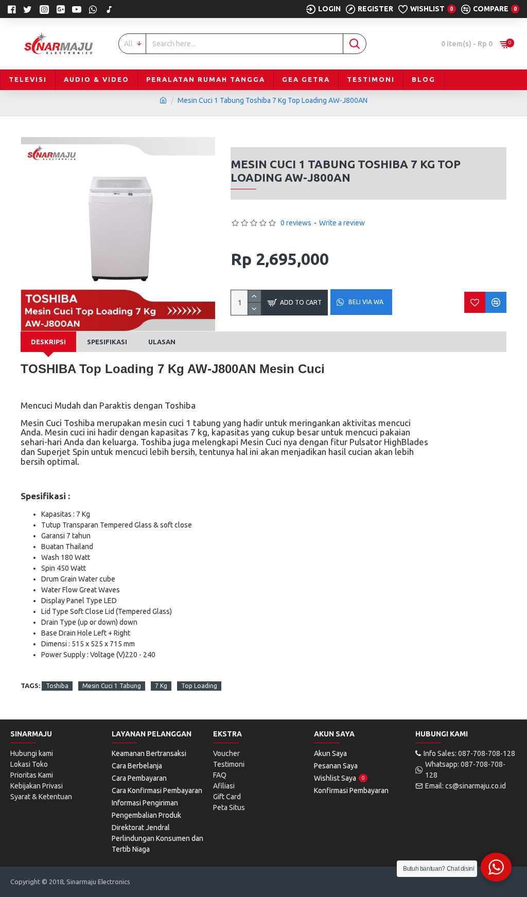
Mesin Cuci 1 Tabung (111, 685)
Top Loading (199, 685)
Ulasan (161, 341)
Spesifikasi (107, 341)
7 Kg (161, 685)
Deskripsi (48, 341)
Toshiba (57, 685)
